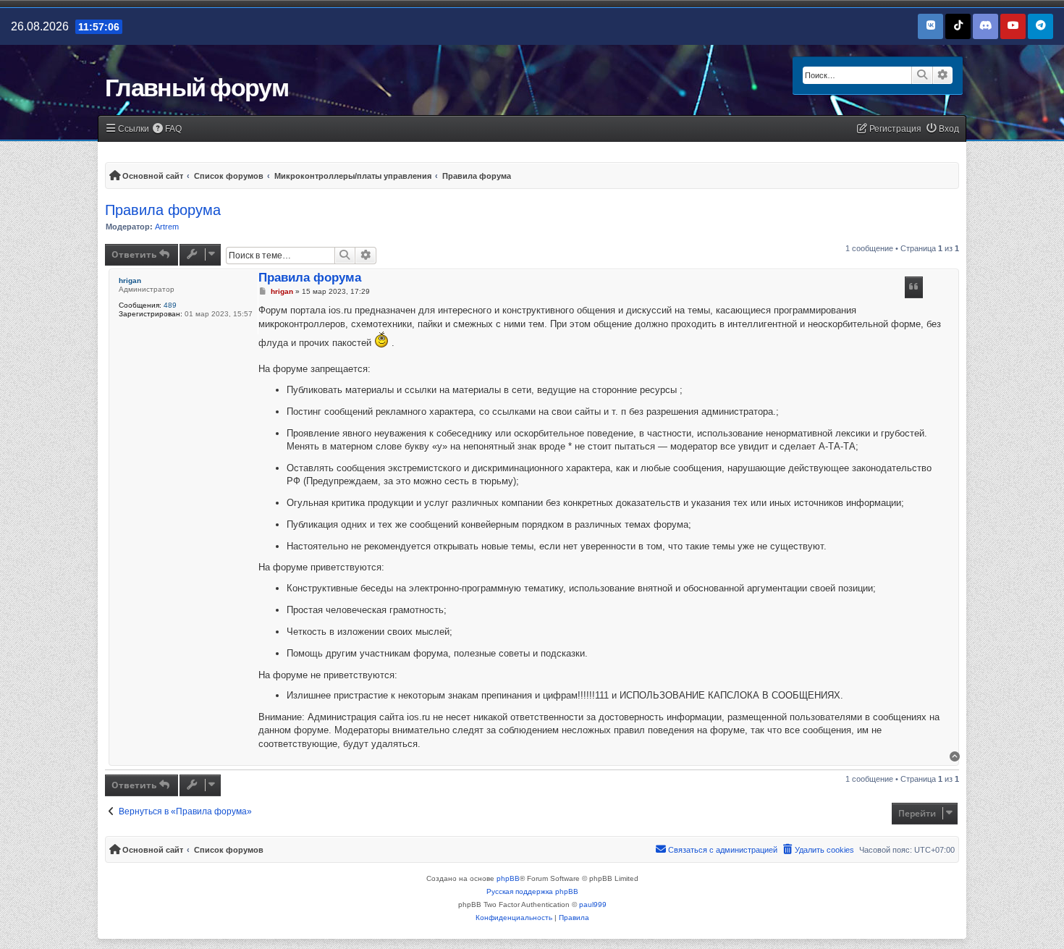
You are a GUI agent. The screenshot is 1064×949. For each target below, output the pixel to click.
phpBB (508, 878)
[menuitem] (167, 129)
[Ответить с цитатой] (914, 287)
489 (170, 305)
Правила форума (163, 210)
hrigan (130, 280)
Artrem (167, 226)
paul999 (593, 904)
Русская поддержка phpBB (532, 891)
